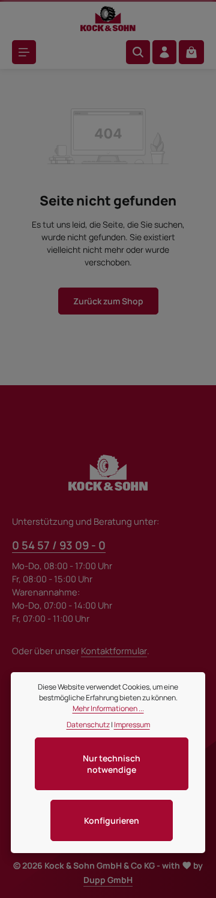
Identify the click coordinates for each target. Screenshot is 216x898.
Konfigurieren (111, 820)
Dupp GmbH (108, 879)
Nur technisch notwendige (111, 763)
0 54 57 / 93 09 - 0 (59, 545)
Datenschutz (88, 724)
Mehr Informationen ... (108, 708)
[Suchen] (138, 52)
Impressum (132, 724)
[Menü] (24, 52)
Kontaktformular (114, 651)
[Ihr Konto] (164, 52)
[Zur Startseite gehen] (108, 18)
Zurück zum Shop (108, 301)
